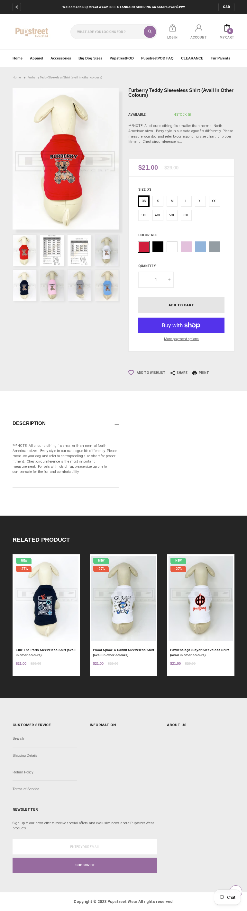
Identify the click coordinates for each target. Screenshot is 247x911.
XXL (214, 201)
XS (144, 201)
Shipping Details (25, 755)
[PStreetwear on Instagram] (45, 7)
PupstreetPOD (122, 58)
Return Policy (23, 772)
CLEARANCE (192, 58)
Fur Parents (220, 58)
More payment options (181, 339)
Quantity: (147, 266)
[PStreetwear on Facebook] (35, 7)
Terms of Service (26, 789)
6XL (186, 215)
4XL (158, 215)
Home (18, 58)
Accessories (60, 58)
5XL (172, 215)
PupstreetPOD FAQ (157, 58)
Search (18, 738)
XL (200, 201)
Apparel (36, 58)
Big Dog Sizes (90, 58)
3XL (144, 215)
